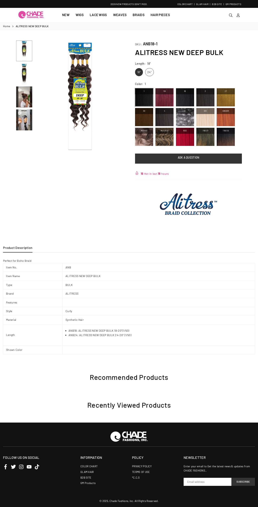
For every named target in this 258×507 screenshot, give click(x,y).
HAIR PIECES (160, 15)
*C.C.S (136, 477)
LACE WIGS (98, 15)
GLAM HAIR (202, 4)
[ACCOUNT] (238, 15)
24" (149, 72)
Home (6, 26)
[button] (120, 96)
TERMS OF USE (141, 472)
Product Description (17, 247)
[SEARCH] (230, 15)
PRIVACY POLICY (142, 466)
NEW (66, 15)
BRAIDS (139, 15)
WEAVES (120, 15)
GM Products (233, 4)
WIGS (80, 15)
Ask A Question (188, 157)
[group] (80, 97)
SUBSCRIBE (243, 481)
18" (139, 72)
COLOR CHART (185, 4)
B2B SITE (217, 4)
